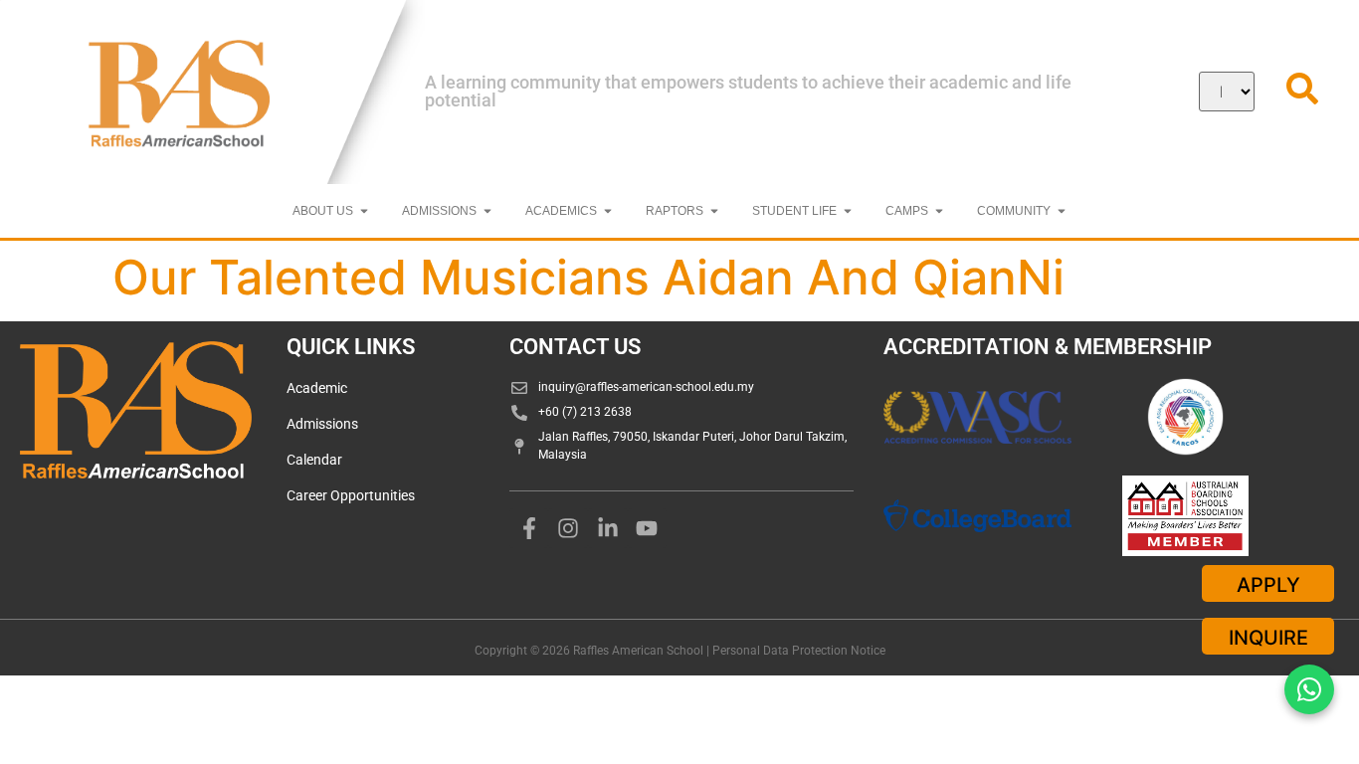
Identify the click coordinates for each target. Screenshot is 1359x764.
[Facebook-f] (529, 528)
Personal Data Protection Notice (798, 651)
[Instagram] (568, 528)
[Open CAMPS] (939, 211)
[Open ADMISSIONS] (487, 211)
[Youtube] (648, 528)
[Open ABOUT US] (364, 211)
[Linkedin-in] (608, 528)
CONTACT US (575, 346)
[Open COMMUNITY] (1062, 211)
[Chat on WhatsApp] (1309, 689)
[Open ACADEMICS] (608, 211)
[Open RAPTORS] (714, 211)
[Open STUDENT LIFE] (848, 211)
